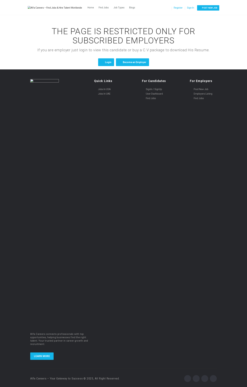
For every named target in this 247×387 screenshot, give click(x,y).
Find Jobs (104, 7)
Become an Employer (134, 62)
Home (91, 7)
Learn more (42, 356)
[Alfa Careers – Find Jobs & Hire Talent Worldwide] (56, 7)
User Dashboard (154, 93)
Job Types (119, 7)
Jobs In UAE (104, 93)
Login (108, 62)
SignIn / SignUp (154, 89)
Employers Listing (203, 93)
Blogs (132, 7)
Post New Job (201, 89)
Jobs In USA (104, 89)
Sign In (190, 7)
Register (178, 7)
